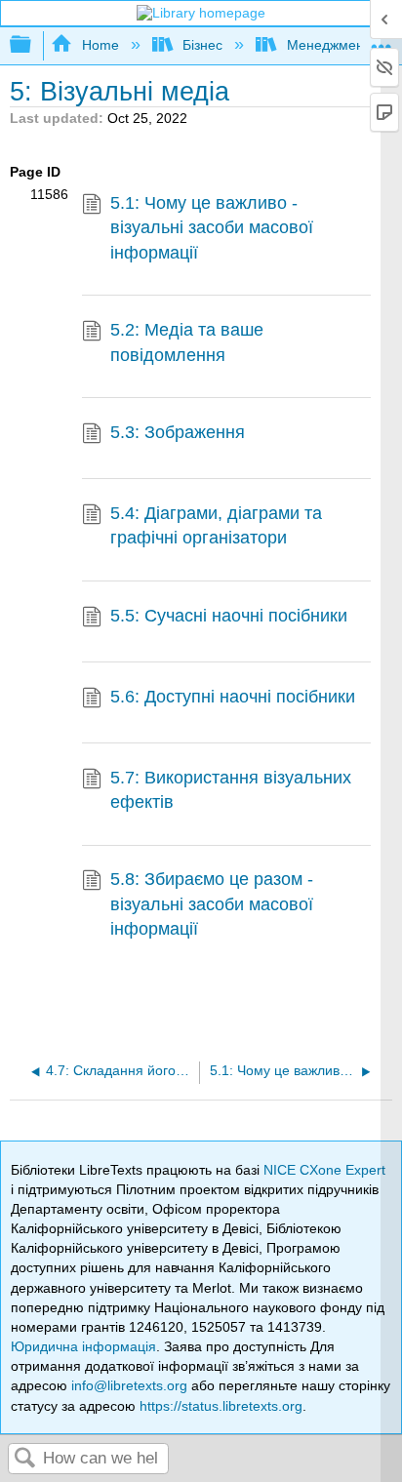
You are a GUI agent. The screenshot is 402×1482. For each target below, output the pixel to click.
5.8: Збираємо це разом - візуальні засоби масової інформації (211, 904)
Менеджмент (328, 45)
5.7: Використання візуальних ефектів (230, 790)
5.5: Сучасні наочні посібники (228, 615)
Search (25, 1459)
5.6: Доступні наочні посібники (232, 696)
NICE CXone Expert (324, 1170)
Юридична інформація (83, 1346)
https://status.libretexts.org (221, 1406)
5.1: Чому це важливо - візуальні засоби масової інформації (211, 227)
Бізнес (202, 45)
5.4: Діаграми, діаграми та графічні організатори (216, 525)
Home (100, 45)
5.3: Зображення (177, 432)
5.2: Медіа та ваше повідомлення (186, 342)
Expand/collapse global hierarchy (33, 45)
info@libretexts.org (129, 1385)
